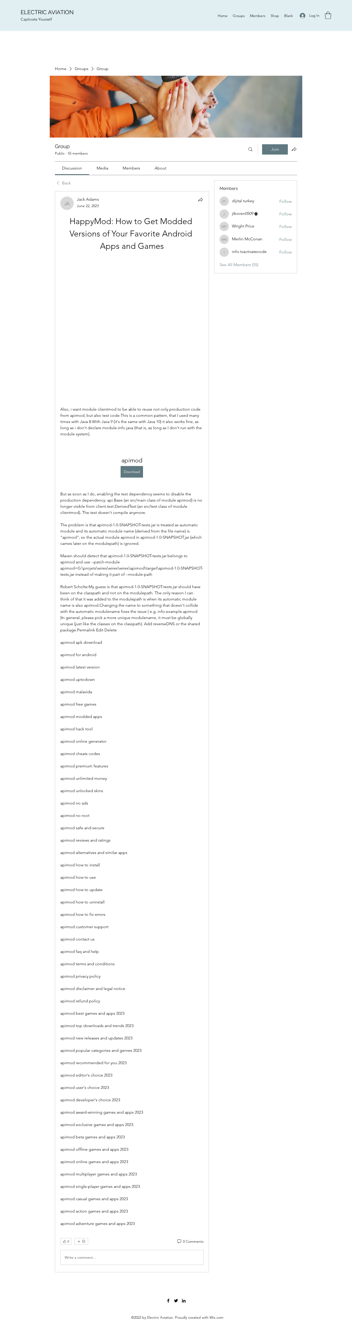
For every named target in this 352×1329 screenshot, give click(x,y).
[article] (132, 663)
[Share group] (294, 149)
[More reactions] (81, 1104)
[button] (328, 15)
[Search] (250, 149)
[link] (72, 168)
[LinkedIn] (183, 1163)
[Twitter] (176, 1163)
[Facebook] (168, 1163)
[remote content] (131, 260)
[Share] (200, 200)
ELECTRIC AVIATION (47, 12)
